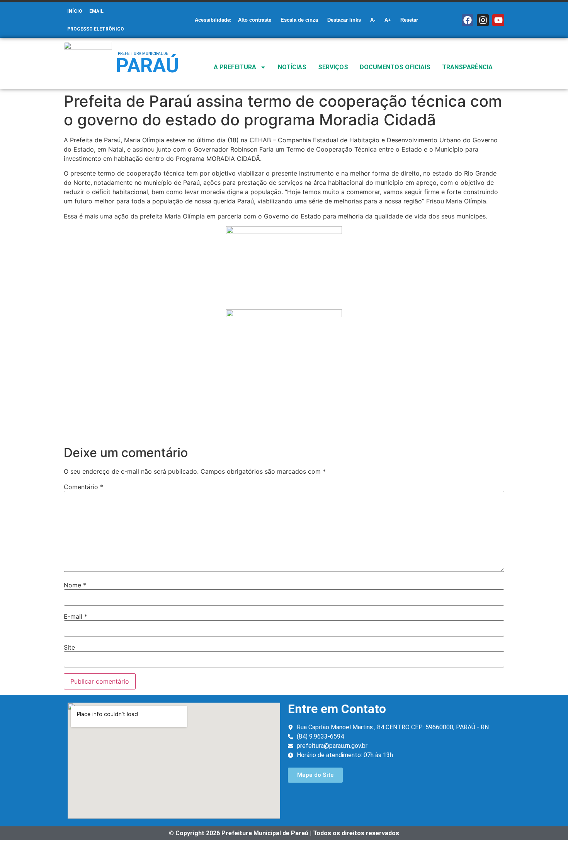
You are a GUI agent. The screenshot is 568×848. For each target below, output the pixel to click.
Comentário (83, 487)
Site (69, 647)
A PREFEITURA (235, 67)
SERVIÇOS (333, 67)
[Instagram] (483, 20)
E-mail (75, 616)
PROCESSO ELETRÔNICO (95, 29)
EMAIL (96, 11)
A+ (387, 20)
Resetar (409, 20)
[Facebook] (468, 20)
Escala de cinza (299, 20)
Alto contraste (254, 20)
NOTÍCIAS (292, 67)
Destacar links (344, 20)
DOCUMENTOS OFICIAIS (395, 67)
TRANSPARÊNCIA (467, 67)
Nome (75, 585)
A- (372, 20)
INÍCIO (74, 11)
